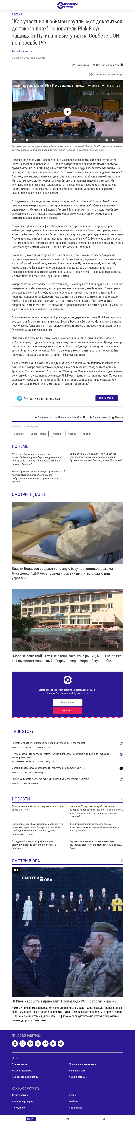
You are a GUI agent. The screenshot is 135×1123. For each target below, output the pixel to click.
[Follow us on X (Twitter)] (22, 1043)
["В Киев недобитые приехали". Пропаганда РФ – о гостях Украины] (67, 932)
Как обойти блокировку (25, 1076)
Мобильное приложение (82, 1064)
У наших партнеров (22, 1101)
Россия (17, 14)
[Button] (80, 65)
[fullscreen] (120, 139)
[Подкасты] (61, 1043)
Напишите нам (77, 1070)
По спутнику (18, 1107)
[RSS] (53, 1043)
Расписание (75, 1107)
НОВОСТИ (21, 799)
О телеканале (19, 1064)
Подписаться (106, 398)
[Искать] (104, 1119)
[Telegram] (68, 1119)
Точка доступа (20, 1094)
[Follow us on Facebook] (15, 1043)
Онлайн (73, 1094)
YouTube (73, 1101)
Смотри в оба (26, 861)
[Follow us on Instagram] (38, 1043)
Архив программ (78, 1076)
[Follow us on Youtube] (30, 1043)
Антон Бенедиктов (22, 51)
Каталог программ (22, 1070)
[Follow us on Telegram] (45, 1043)
